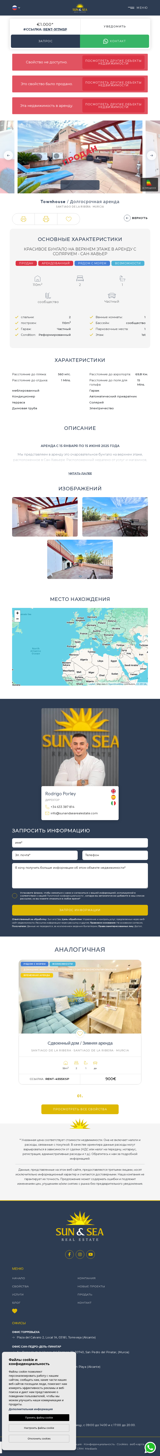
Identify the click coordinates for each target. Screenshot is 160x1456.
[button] (23, 219)
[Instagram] (80, 1254)
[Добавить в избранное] (80, 1033)
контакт (118, 41)
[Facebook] (69, 1254)
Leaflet (92, 683)
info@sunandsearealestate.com (74, 813)
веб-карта (137, 1444)
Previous (8, 155)
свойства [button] (20, 1286)
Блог (16, 1302)
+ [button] (17, 613)
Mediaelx (91, 1448)
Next (151, 155)
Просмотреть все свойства (80, 1109)
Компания (86, 1278)
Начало (18, 1278)
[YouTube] (90, 1254)
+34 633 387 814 (62, 807)
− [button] (17, 618)
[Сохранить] (68, 219)
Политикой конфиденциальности (65, 895)
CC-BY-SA (141, 683)
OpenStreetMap (115, 683)
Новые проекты (91, 1286)
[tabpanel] (80, 1022)
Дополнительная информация (31, 1409)
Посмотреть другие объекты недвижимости (113, 62)
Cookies (122, 1444)
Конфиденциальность (99, 1444)
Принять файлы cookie (39, 1417)
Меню (142, 8)
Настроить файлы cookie (39, 1428)
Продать (84, 1294)
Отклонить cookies (39, 1438)
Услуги (18, 1294)
